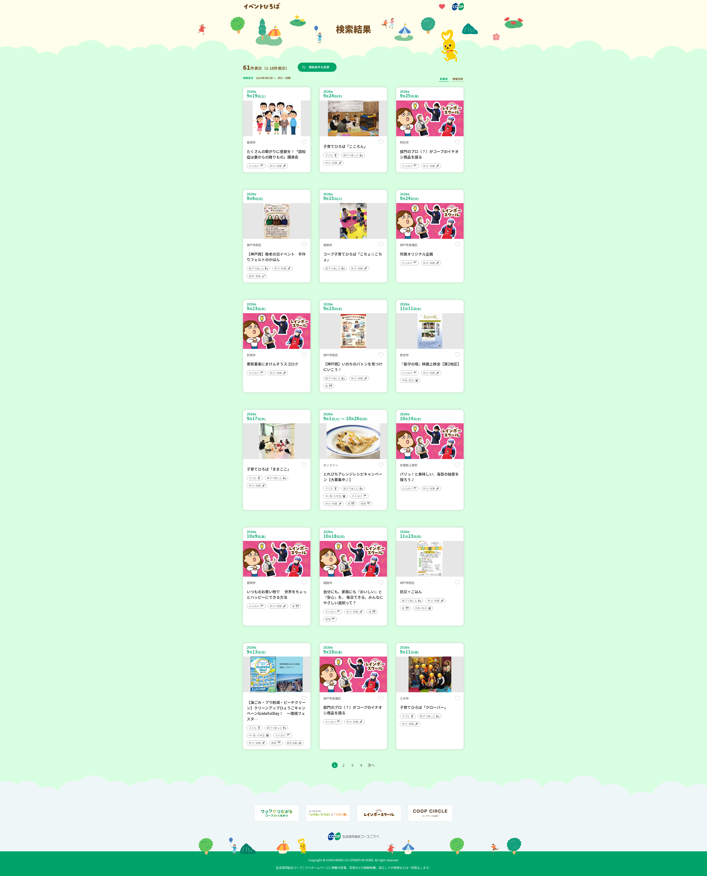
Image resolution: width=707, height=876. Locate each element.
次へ (371, 765)
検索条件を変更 (319, 67)
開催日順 (458, 79)
